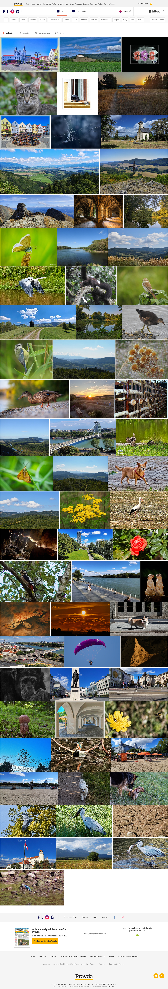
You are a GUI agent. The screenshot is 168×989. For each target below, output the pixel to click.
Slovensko (105, 19)
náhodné (61, 33)
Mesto (42, 19)
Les (132, 19)
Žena (72, 3)
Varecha (78, 3)
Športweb (47, 3)
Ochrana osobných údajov (127, 956)
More (140, 19)
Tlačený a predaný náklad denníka (73, 956)
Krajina (116, 19)
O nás (33, 956)
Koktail (59, 3)
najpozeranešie (44, 33)
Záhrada (86, 3)
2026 (75, 19)
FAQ (95, 917)
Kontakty (42, 956)
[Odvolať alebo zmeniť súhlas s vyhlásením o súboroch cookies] (155, 975)
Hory (125, 19)
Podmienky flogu (70, 917)
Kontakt (105, 917)
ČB (6, 19)
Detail (23, 19)
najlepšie (9, 33)
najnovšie (25, 33)
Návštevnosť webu (97, 956)
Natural (94, 19)
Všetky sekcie (143, 4)
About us (46, 964)
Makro (66, 19)
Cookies (102, 964)
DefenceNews (109, 3)
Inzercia (53, 956)
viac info (111, 986)
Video (100, 3)
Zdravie (66, 3)
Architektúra (55, 19)
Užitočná (93, 3)
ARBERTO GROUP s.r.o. (107, 984)
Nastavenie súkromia (117, 964)
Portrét (33, 19)
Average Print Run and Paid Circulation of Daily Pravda (74, 964)
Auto (54, 3)
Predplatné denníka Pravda (45, 941)
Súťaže (111, 956)
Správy (39, 3)
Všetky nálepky (158, 19)
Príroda (84, 19)
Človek (13, 19)
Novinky (85, 917)
